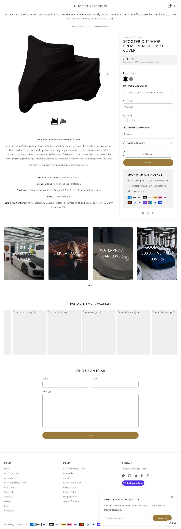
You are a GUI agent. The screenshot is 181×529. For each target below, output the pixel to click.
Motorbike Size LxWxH (135, 85)
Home (7, 468)
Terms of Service (71, 501)
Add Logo (128, 100)
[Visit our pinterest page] (142, 476)
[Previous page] (4, 253)
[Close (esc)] (172, 497)
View (24, 269)
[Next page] (176, 253)
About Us (8, 496)
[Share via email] (153, 213)
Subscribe (162, 518)
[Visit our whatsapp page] (148, 476)
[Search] (175, 6)
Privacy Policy (69, 487)
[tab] (89, 285)
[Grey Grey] (131, 79)
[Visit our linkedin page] (136, 476)
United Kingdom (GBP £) (14, 524)
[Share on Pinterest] (148, 213)
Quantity (127, 115)
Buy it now (148, 162)
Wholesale (9, 492)
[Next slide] (107, 74)
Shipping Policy (70, 496)
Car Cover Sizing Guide (15, 482)
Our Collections (11, 473)
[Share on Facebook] (143, 213)
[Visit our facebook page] (123, 476)
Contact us (9, 510)
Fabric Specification (72, 482)
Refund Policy (69, 492)
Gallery (7, 501)
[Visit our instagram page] (129, 476)
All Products (10, 478)
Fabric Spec (9, 487)
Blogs (6, 506)
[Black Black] (125, 79)
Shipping (138, 62)
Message (46, 391)
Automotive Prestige (90, 6)
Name (45, 378)
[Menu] (5, 6)
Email (95, 378)
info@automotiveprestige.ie (135, 468)
